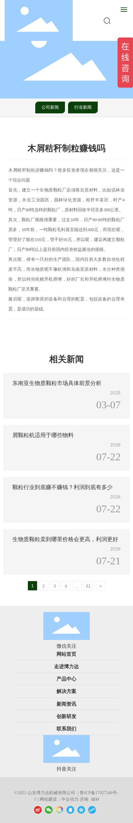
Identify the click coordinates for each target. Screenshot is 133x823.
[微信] (49, 810)
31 (88, 586)
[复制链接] (92, 810)
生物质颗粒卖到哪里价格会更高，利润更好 (65, 539)
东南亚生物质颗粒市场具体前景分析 (56, 383)
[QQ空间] (81, 810)
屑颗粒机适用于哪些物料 (43, 435)
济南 (84, 799)
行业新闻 (83, 107)
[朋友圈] (59, 810)
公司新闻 (50, 107)
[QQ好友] (70, 810)
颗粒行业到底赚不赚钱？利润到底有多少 (62, 487)
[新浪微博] (38, 810)
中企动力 (70, 799)
